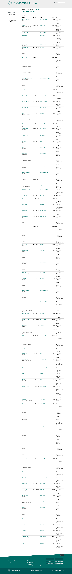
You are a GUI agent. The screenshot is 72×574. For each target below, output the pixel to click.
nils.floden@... (42, 141)
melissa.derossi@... (43, 95)
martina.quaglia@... (43, 342)
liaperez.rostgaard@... (43, 367)
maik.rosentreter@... (43, 359)
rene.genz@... (42, 185)
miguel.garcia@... (43, 166)
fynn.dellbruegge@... (43, 107)
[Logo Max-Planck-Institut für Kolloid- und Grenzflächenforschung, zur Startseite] (26, 3)
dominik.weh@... (43, 483)
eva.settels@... (42, 399)
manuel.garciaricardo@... (44, 172)
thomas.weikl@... (43, 489)
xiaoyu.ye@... (42, 524)
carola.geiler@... (42, 177)
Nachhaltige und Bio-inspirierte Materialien (34, 565)
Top (62, 554)
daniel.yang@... (42, 507)
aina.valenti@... (42, 426)
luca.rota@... (42, 373)
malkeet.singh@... (43, 410)
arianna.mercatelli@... (43, 301)
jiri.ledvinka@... (42, 244)
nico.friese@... (42, 147)
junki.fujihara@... (43, 153)
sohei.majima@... (43, 284)
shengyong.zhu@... (43, 536)
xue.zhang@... (42, 530)
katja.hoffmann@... (43, 210)
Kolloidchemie (29, 564)
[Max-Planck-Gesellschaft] (10, 570)
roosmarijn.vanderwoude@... (45, 433)
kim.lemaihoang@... (43, 250)
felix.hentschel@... (43, 204)
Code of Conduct (50, 563)
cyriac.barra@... (42, 35)
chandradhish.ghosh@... (44, 189)
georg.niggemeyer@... (43, 313)
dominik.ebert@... (43, 117)
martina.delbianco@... (43, 101)
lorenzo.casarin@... (43, 51)
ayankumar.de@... (43, 89)
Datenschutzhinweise (34, 570)
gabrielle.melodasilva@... (44, 295)
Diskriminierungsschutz (59, 563)
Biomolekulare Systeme (31, 562)
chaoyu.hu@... (42, 220)
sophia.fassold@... (43, 128)
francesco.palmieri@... (43, 319)
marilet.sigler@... (43, 403)
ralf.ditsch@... (42, 113)
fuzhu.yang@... (42, 512)
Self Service (50, 561)
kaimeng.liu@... (42, 256)
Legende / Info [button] (11, 12)
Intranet (50, 559)
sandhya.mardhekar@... (44, 290)
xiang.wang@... (42, 471)
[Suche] (64, 2)
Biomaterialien (29, 560)
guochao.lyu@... (42, 272)
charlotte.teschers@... (43, 418)
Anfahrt (9, 562)
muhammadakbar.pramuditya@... (45, 329)
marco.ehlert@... (42, 123)
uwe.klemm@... (42, 239)
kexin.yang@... (42, 518)
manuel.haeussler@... (43, 198)
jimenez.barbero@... (43, 32)
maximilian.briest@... (43, 47)
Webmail (59, 559)
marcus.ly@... (42, 267)
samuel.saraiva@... (43, 452)
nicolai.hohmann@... (43, 216)
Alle (44, 13)
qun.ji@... (41, 226)
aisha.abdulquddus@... (44, 19)
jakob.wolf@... (42, 501)
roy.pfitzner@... (42, 325)
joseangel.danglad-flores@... (45, 78)
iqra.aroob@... (42, 25)
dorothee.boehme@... (43, 44)
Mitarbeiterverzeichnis (12, 560)
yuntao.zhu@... (42, 543)
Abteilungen (30, 559)
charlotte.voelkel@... (43, 458)
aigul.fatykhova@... (43, 135)
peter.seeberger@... (43, 386)
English (55, 2)
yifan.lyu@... (42, 278)
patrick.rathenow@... (43, 353)
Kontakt (10, 559)
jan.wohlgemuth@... (43, 495)
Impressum (40, 570)
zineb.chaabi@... (43, 57)
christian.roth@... (43, 379)
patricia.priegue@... (43, 335)
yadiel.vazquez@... (43, 441)
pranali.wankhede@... (43, 477)
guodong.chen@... (43, 70)
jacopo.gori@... (42, 195)
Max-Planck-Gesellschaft (59, 561)
